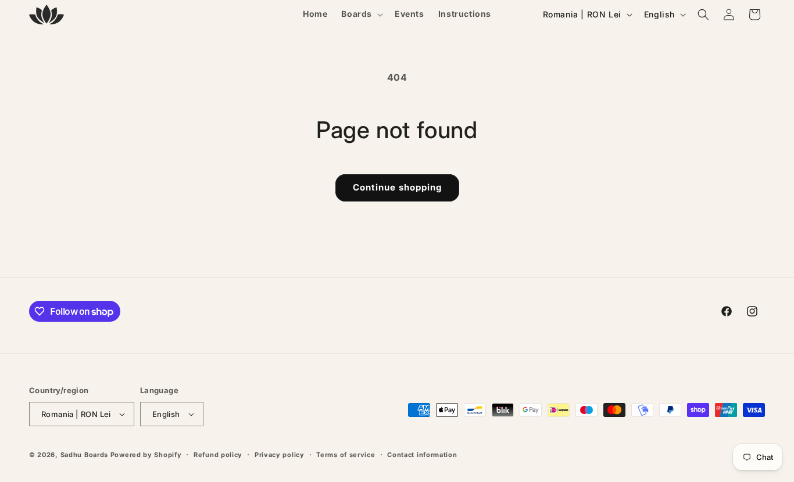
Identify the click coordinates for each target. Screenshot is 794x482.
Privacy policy (280, 455)
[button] (361, 14)
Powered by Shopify (146, 455)
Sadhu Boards (84, 455)
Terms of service (345, 455)
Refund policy (218, 455)
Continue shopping (397, 187)
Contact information (422, 455)
